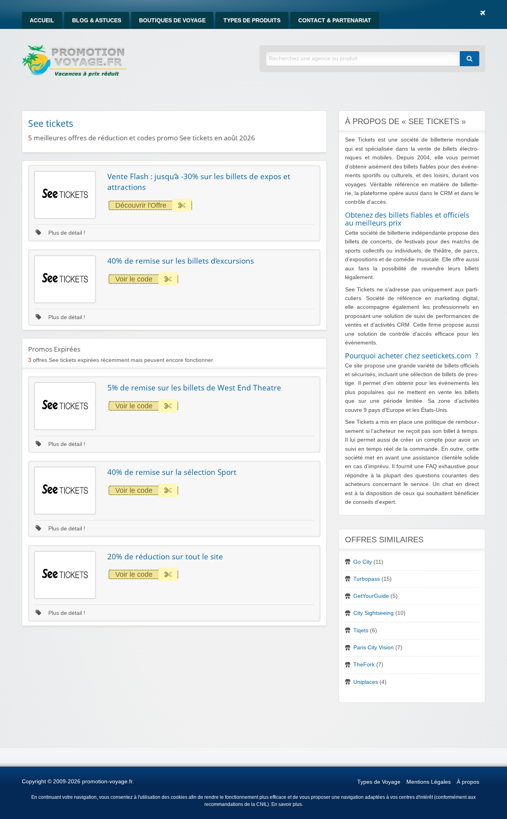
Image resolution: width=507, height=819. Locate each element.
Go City (362, 562)
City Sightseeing (373, 613)
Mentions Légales (428, 782)
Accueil (42, 20)
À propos (468, 782)
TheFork (364, 665)
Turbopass (366, 579)
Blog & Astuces (96, 20)
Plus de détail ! (66, 233)
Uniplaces (365, 682)
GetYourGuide (371, 596)
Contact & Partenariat (334, 20)
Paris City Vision (373, 648)
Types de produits (251, 20)
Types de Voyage (378, 782)
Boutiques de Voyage (172, 20)
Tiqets (360, 630)
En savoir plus (286, 804)
